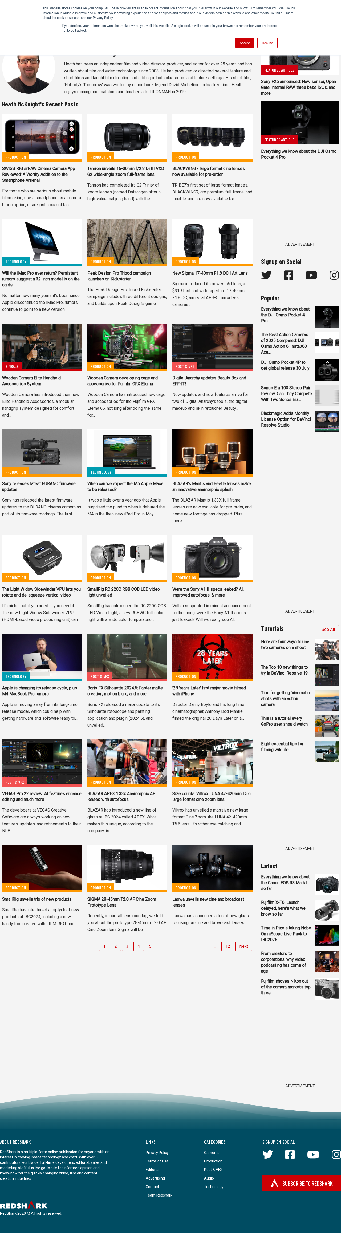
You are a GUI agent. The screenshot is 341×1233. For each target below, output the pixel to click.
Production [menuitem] (213, 1161)
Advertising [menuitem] (155, 1178)
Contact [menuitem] (152, 1187)
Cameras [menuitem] (212, 1153)
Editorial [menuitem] (152, 1170)
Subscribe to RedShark (307, 1183)
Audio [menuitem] (209, 1178)
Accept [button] (245, 42)
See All (328, 629)
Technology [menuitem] (214, 1187)
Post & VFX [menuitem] (213, 1170)
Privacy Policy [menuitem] (157, 1153)
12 (227, 946)
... (215, 946)
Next (243, 946)
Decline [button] (267, 42)
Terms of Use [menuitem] (157, 1161)
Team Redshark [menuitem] (159, 1195)
